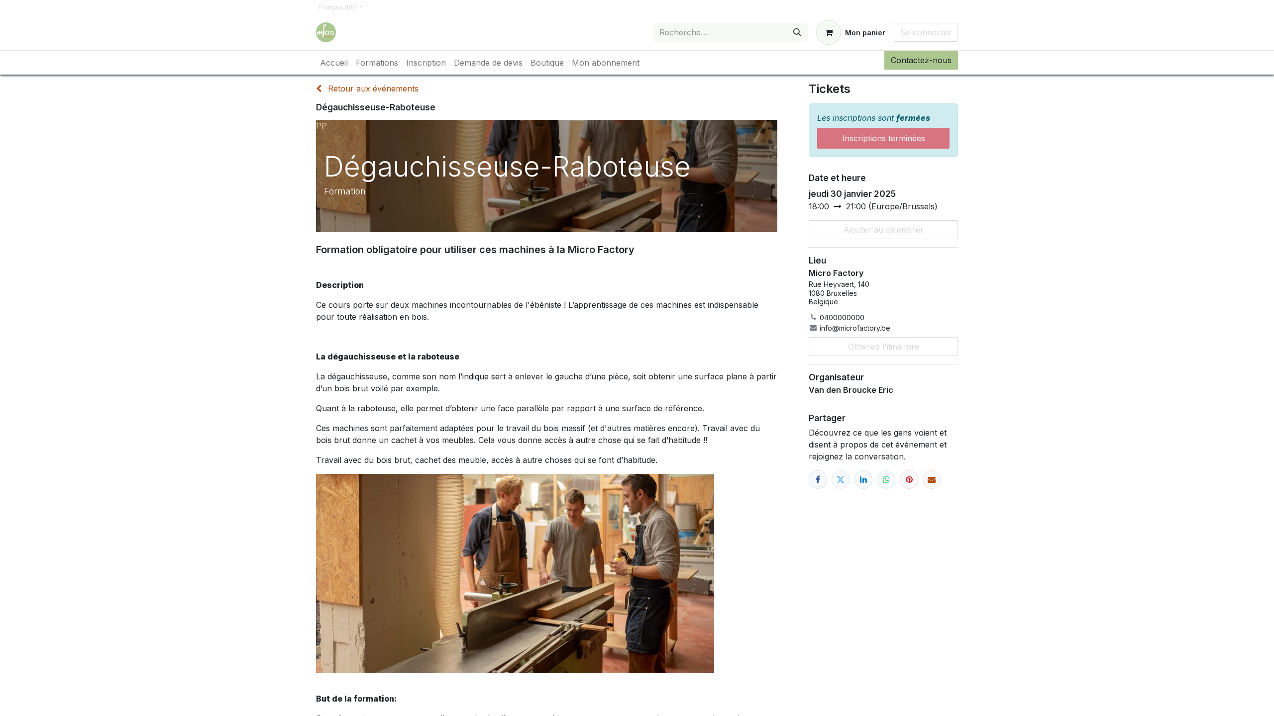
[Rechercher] (797, 32)
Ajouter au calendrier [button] (884, 230)
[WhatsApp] (886, 479)
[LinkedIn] (863, 479)
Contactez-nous (921, 60)
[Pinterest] (909, 479)
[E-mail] (932, 479)
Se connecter (926, 32)
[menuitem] (334, 63)
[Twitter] (841, 479)
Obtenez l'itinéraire (883, 347)
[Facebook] (818, 479)
